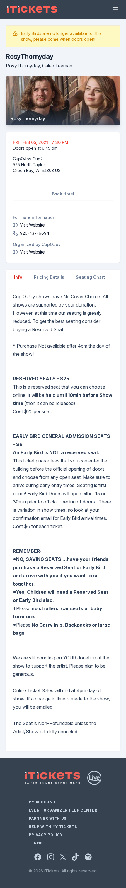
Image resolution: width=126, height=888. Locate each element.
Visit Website (32, 224)
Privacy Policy (46, 834)
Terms (36, 842)
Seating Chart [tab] (90, 277)
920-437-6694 (34, 233)
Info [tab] (18, 277)
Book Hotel (63, 193)
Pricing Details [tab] (49, 277)
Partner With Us (48, 818)
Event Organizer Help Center (63, 809)
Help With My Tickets (53, 826)
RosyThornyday (23, 66)
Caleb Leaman (57, 66)
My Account (42, 801)
